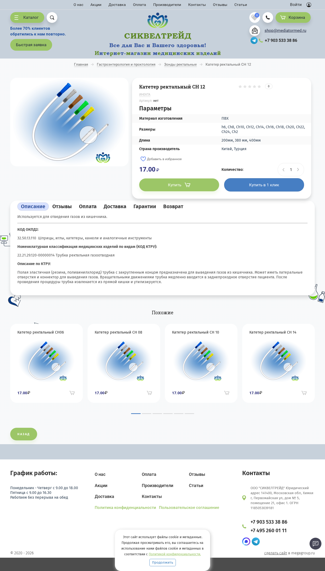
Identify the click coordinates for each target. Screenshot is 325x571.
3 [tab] (157, 413)
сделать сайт (275, 553)
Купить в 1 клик (264, 184)
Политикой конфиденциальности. (175, 554)
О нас (78, 4)
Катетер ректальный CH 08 (118, 332)
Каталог (31, 17)
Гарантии (144, 206)
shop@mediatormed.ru (285, 30)
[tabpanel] (46, 363)
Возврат (173, 206)
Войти (296, 4)
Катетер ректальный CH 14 (272, 332)
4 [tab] (168, 413)
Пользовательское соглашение (189, 507)
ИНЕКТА (144, 95)
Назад (23, 434)
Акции (95, 4)
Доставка (117, 4)
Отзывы (220, 4)
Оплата (139, 4)
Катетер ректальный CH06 (40, 332)
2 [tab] (146, 413)
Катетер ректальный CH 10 (195, 332)
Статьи (240, 4)
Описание (33, 206)
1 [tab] (136, 413)
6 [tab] (189, 413)
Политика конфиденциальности (126, 507)
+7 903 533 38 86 (281, 40)
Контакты (197, 4)
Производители (167, 4)
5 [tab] (178, 413)
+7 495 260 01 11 (269, 530)
